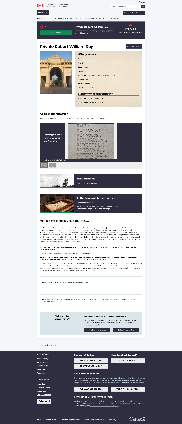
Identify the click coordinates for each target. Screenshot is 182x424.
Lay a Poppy (56, 32)
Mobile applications (71, 420)
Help (39, 420)
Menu (41, 13)
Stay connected (44, 395)
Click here (124, 299)
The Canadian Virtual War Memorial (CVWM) (85, 18)
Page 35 (80, 206)
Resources (41, 373)
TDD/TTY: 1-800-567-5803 (128, 389)
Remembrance (50, 18)
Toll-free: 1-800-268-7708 (91, 389)
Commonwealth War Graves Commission (76, 282)
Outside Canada (44, 388)
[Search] (143, 6)
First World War (83, 183)
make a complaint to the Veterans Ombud (104, 406)
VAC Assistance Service (85, 378)
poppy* (107, 31)
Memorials (62, 18)
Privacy (112, 420)
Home (39, 18)
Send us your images (97, 330)
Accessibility (43, 359)
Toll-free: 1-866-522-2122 (91, 361)
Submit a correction (126, 330)
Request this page (84, 209)
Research (41, 369)
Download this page (102, 209)
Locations (41, 391)
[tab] (44, 165)
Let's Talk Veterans (127, 361)
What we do (42, 366)
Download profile (134, 46)
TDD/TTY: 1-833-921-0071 (91, 366)
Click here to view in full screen (55, 160)
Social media (52, 420)
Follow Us (45, 402)
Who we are (42, 362)
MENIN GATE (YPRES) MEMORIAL (91, 98)
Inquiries (41, 384)
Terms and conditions (95, 420)
